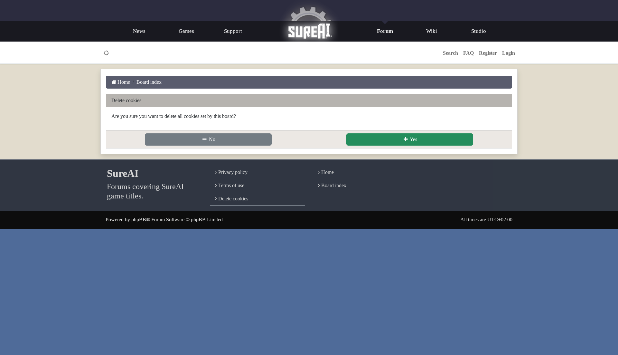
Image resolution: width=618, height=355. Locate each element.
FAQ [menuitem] (468, 53)
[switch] (106, 53)
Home (327, 172)
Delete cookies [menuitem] (232, 198)
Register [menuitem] (488, 53)
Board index (333, 185)
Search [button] (450, 53)
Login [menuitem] (508, 53)
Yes (413, 139)
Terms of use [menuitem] (230, 185)
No (211, 139)
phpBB (138, 219)
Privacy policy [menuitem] (232, 172)
